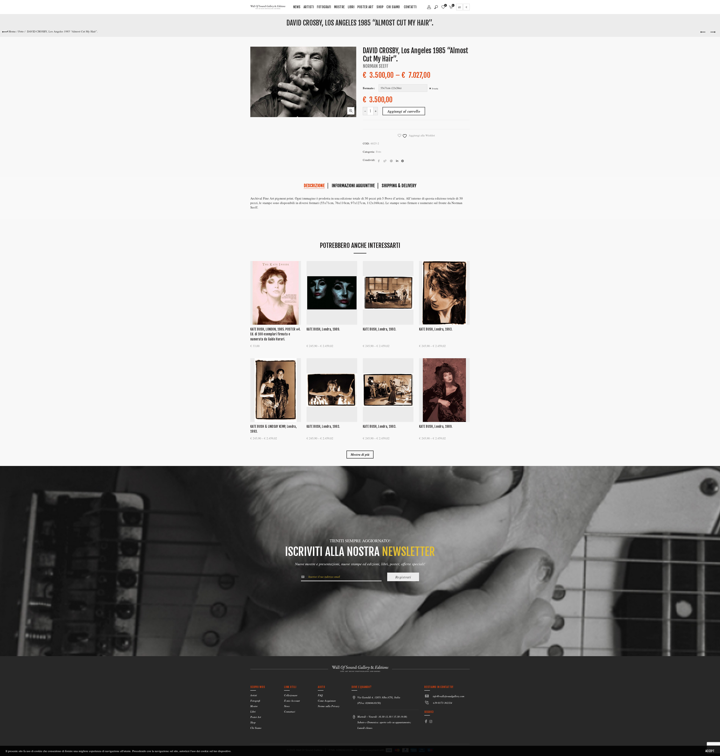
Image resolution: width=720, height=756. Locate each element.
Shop (379, 7)
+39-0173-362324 (442, 702)
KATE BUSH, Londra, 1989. (323, 329)
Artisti (309, 7)
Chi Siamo (393, 7)
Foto (21, 31)
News (297, 7)
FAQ (320, 695)
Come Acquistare (327, 700)
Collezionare (290, 695)
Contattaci (289, 711)
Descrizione (314, 185)
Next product (712, 32)
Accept (709, 751)
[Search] (436, 7)
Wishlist (445, 5)
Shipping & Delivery (399, 185)
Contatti (410, 7)
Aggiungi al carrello (403, 111)
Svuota (435, 88)
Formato (368, 88)
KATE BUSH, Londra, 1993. (379, 329)
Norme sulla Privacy (328, 706)
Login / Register (429, 8)
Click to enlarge (350, 110)
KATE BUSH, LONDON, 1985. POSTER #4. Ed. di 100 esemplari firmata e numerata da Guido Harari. (275, 334)
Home (12, 31)
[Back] (5, 31)
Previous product (703, 32)
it (459, 7)
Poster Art (365, 7)
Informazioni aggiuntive (353, 185)
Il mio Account (292, 700)
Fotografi (324, 7)
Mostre (339, 7)
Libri (351, 7)
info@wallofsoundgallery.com (448, 696)
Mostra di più (360, 454)
